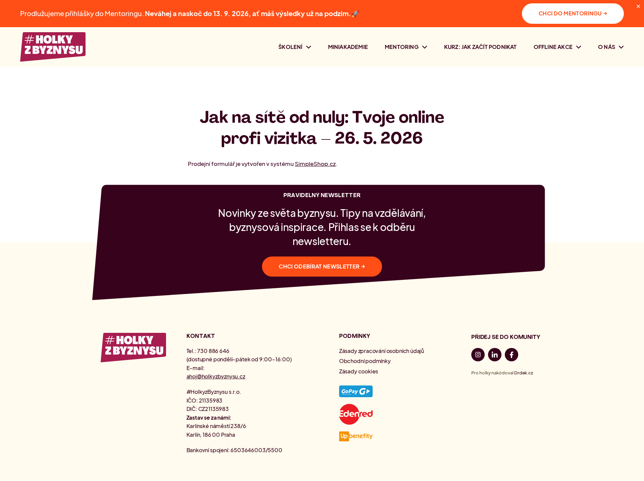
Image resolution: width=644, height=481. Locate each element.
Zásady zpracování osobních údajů (381, 350)
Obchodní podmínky (365, 360)
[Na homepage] (53, 47)
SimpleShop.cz (315, 163)
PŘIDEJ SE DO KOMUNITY (505, 337)
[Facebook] (511, 356)
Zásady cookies (358, 371)
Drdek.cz (523, 372)
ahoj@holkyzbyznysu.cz (215, 376)
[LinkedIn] (494, 356)
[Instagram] (478, 356)
